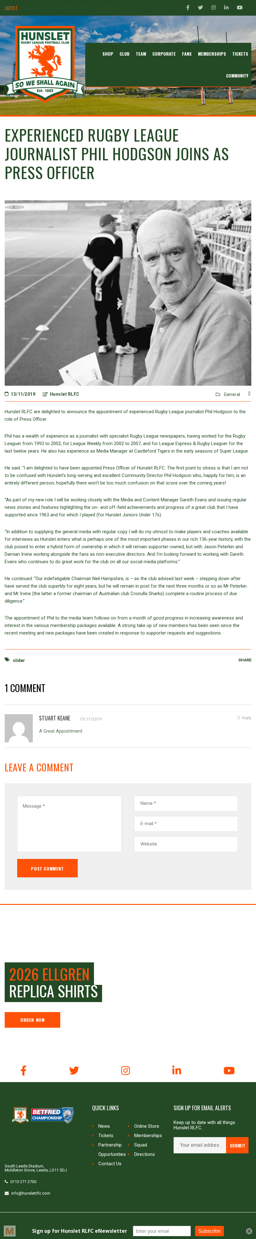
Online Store (146, 1126)
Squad (140, 1145)
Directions (144, 1154)
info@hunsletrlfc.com (30, 1193)
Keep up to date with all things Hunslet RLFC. (204, 1125)
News (104, 1126)
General (232, 394)
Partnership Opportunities (112, 1149)
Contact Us (109, 1163)
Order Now (32, 1019)
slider (19, 660)
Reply (246, 718)
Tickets (105, 1135)
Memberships (148, 1135)
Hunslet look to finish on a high (53, 8)
